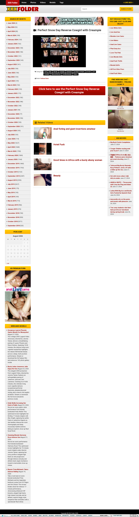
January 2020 (12, 159)
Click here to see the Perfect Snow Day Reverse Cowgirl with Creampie (69, 90)
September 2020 (14, 126)
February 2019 (13, 205)
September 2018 (14, 226)
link (137, 487)
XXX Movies (121, 138)
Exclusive (69, 71)
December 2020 (13, 114)
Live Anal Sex (115, 32)
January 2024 (12, 44)
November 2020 (13, 118)
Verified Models (67, 74)
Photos (33, 2)
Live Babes (114, 40)
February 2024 (13, 40)
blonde (55, 71)
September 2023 (14, 60)
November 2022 (13, 102)
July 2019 (11, 184)
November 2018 (13, 217)
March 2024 (12, 35)
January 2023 (12, 93)
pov (94, 71)
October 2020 (12, 122)
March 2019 (12, 201)
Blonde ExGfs (115, 65)
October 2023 (12, 56)
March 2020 (12, 151)
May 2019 (11, 192)
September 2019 (14, 176)
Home (24, 2)
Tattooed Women (56, 74)
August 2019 (12, 180)
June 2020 (11, 139)
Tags (61, 2)
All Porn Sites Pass (117, 69)
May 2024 (11, 27)
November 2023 (13, 52)
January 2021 (12, 110)
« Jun (7, 263)
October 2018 (12, 221)
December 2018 (13, 213)
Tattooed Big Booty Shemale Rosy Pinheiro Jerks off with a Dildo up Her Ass (120, 168)
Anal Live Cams (115, 44)
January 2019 (12, 209)
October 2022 (12, 106)
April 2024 (11, 31)
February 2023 (13, 89)
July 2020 (11, 135)
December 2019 (13, 164)
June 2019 (11, 188)
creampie (62, 71)
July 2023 (11, 68)
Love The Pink (115, 53)
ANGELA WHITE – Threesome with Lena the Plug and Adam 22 (120, 184)
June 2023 (11, 73)
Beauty (57, 175)
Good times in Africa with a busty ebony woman (77, 160)
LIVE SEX (128, 2)
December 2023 (13, 48)
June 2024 (11, 23)
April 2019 (11, 197)
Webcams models (18, 326)
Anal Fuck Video (116, 73)
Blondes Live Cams (117, 36)
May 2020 (11, 143)
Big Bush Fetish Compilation (120, 142)
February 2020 (13, 155)
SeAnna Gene (44, 78)
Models (53, 2)
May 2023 (11, 77)
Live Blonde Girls (116, 57)
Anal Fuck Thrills (116, 61)
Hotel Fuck (59, 144)
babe (50, 71)
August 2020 (12, 131)
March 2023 (12, 85)
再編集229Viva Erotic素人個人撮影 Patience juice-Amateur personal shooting (121, 157)
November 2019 (13, 168)
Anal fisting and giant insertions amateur (74, 129)
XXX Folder (13, 3)
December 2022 (13, 97)
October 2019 (12, 172)
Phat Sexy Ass (115, 48)
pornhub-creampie (79, 71)
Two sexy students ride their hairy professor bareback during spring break (120, 210)
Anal (45, 71)
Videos (43, 2)
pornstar (88, 71)
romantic (46, 74)
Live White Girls (116, 28)
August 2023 (12, 64)
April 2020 (11, 147)
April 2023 (11, 81)
